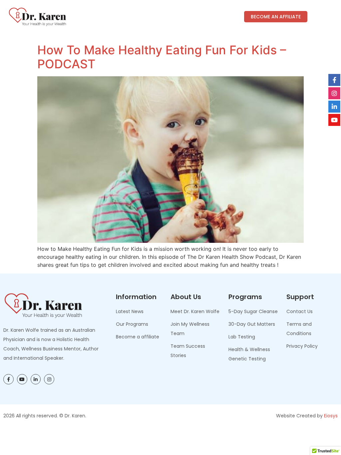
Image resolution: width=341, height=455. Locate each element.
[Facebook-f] (8, 379)
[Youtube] (22, 379)
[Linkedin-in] (36, 379)
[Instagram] (49, 379)
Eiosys (331, 415)
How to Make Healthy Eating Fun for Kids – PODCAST (161, 57)
